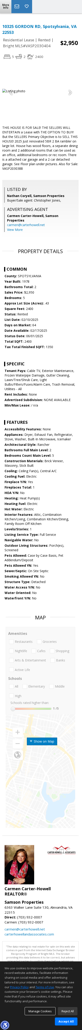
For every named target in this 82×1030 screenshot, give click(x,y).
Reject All (68, 1011)
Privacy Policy (19, 987)
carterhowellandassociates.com (29, 934)
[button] (5, 1025)
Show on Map (43, 741)
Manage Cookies (40, 1011)
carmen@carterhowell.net (26, 225)
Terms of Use (45, 987)
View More (15, 229)
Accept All (66, 1021)
